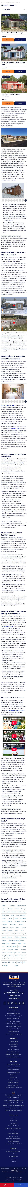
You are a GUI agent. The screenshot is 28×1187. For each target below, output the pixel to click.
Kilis (24, 962)
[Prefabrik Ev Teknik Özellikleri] (14, 313)
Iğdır (9, 962)
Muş (8, 943)
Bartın (23, 959)
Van (19, 953)
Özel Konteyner (13, 1077)
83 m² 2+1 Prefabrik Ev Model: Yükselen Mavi (13, 63)
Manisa (4, 940)
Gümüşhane (5, 927)
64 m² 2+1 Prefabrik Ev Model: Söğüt (12, 33)
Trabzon (23, 949)
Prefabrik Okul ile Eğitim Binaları (13, 1024)
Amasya (10, 909)
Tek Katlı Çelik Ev (13, 1041)
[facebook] (4, 1003)
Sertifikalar (13, 1154)
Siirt (19, 946)
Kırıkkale (4, 959)
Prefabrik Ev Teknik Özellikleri (13, 1057)
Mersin (4, 931)
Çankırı (4, 918)
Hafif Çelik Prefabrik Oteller (13, 1021)
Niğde (19, 943)
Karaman (23, 956)
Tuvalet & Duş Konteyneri (13, 1072)
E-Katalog (13, 1161)
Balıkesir (13, 912)
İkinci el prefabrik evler (8, 405)
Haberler (13, 1159)
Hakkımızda (19, 1177)
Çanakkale (23, 915)
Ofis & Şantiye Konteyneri (13, 1067)
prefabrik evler (15, 429)
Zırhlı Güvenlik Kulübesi (13, 1133)
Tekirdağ (10, 949)
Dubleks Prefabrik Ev (13, 1049)
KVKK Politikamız (13, 1156)
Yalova (14, 962)
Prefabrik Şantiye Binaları (13, 1011)
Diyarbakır (23, 918)
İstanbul (10, 931)
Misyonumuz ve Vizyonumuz (13, 1151)
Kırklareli (17, 934)
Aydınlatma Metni (10, 1180)
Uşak (15, 953)
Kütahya (17, 937)
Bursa (17, 915)
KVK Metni (17, 1180)
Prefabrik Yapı (13, 1008)
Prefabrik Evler (6, 15)
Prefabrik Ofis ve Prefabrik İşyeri (13, 1016)
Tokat (16, 949)
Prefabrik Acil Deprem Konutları (13, 1054)
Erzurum (23, 921)
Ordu (24, 943)
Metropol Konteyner (13, 1069)
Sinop (24, 946)
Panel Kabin (13, 1118)
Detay (20, 40)
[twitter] (8, 1003)
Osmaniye (4, 965)
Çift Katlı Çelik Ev (13, 1044)
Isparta (24, 927)
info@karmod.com (15, 996)
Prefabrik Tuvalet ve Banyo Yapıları (13, 1034)
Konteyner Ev (13, 1075)
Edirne (3, 921)
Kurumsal (13, 1148)
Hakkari (12, 927)
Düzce (16, 965)
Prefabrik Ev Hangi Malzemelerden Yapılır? (13, 1105)
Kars (22, 931)
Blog (13, 1092)
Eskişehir (4, 924)
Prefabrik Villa (13, 1046)
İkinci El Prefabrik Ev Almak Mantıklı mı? (13, 1100)
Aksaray (11, 956)
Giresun (21, 924)
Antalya (23, 909)
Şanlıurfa (9, 953)
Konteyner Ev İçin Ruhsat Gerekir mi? (13, 1103)
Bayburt (17, 956)
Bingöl (24, 912)
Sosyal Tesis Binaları (13, 1031)
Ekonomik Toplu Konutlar (13, 1052)
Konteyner (13, 1061)
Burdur (12, 915)
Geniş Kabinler (13, 1123)
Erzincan (17, 921)
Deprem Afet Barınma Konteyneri (13, 1088)
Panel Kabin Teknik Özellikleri (13, 1139)
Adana (3, 906)
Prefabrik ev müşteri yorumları (15, 710)
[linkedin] (15, 1003)
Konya (10, 937)
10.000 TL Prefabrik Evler (13, 1098)
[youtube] (19, 1003)
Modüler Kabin (13, 1115)
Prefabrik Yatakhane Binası (13, 1029)
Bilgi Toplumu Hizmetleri (11, 1177)
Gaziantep (13, 924)
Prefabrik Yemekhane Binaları (13, 1026)
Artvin (3, 912)
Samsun (14, 946)
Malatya (23, 937)
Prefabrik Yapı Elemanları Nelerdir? (13, 1108)
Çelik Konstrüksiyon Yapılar (13, 1013)
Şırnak (16, 959)
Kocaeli (4, 937)
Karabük (19, 962)
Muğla (3, 943)
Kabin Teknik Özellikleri (13, 1141)
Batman (10, 959)
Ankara (17, 909)
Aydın (8, 912)
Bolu (7, 915)
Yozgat (24, 953)
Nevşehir (14, 943)
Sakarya (8, 946)
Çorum (10, 918)
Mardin (22, 940)
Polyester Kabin (13, 1120)
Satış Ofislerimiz (14, 998)
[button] (3, 200)
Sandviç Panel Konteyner (13, 1064)
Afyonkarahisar (21, 906)
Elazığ (10, 921)
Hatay (17, 927)
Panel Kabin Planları (13, 1136)
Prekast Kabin (13, 1131)
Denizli (16, 918)
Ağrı (3, 909)
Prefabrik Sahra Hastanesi (13, 1018)
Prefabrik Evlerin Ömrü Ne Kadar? (13, 1110)
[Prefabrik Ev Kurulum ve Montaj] (14, 331)
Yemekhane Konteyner (13, 1080)
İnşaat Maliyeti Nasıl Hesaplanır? (13, 1095)
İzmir (16, 931)
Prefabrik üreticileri (7, 626)
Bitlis (3, 915)
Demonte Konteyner (13, 1085)
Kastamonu (5, 934)
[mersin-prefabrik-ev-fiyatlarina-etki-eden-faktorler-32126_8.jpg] (14, 391)
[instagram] (12, 1003)
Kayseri (11, 934)
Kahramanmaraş (14, 940)
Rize (3, 946)
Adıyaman (12, 906)
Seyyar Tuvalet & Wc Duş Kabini (13, 1128)
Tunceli (4, 953)
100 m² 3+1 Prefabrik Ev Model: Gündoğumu (11, 95)
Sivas (3, 949)
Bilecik (19, 912)
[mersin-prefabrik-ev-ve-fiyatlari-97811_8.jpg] (14, 190)
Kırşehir (24, 934)
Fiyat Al (8, 40)
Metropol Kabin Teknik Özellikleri (13, 1144)
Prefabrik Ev (13, 1038)
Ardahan (4, 962)
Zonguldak (5, 956)
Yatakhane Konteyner (13, 1082)
